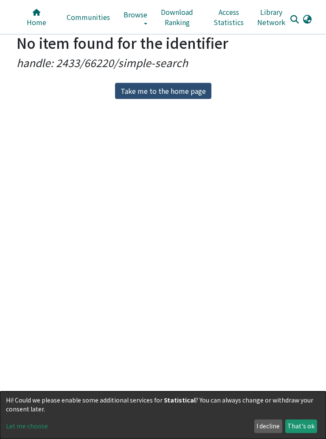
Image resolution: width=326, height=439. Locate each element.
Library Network (271, 17)
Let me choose (27, 426)
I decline (268, 426)
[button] (307, 19)
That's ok (301, 426)
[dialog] (163, 415)
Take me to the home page (163, 91)
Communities (88, 17)
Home (36, 22)
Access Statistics (229, 17)
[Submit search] (294, 19)
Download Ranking (177, 17)
